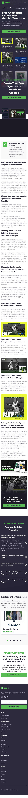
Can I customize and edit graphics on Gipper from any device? (12, 573)
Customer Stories (5, 746)
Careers (3, 758)
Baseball (3, 769)
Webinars (3, 740)
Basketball (3, 771)
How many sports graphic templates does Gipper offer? (12, 565)
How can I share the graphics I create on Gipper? (13, 581)
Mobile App (4, 718)
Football (3, 774)
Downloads (3, 744)
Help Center (4, 752)
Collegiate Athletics (5, 726)
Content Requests (5, 715)
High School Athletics (6, 724)
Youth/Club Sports (5, 729)
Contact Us (3, 763)
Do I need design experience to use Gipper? (12, 556)
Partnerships (4, 760)
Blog (2, 738)
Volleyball (3, 782)
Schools (3, 732)
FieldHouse (3, 749)
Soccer (2, 776)
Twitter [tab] (9, 130)
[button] (25, 3)
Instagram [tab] (17, 130)
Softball (3, 779)
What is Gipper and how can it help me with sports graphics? (13, 543)
